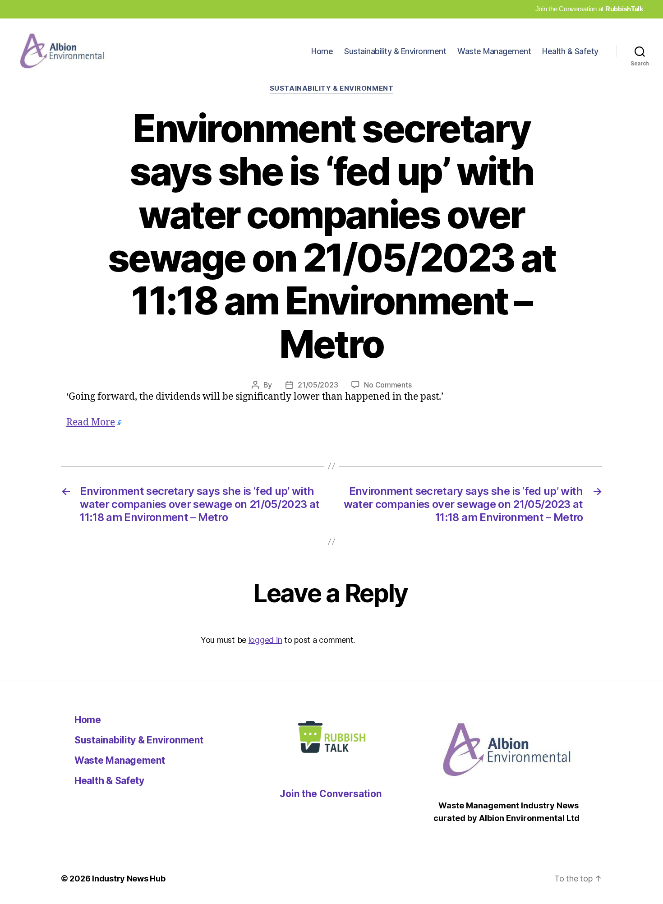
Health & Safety (570, 51)
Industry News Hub (128, 878)
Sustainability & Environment (395, 51)
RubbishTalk (624, 9)
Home (322, 51)
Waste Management (494, 51)
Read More (90, 422)
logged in (265, 640)
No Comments (387, 384)
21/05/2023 (318, 384)
